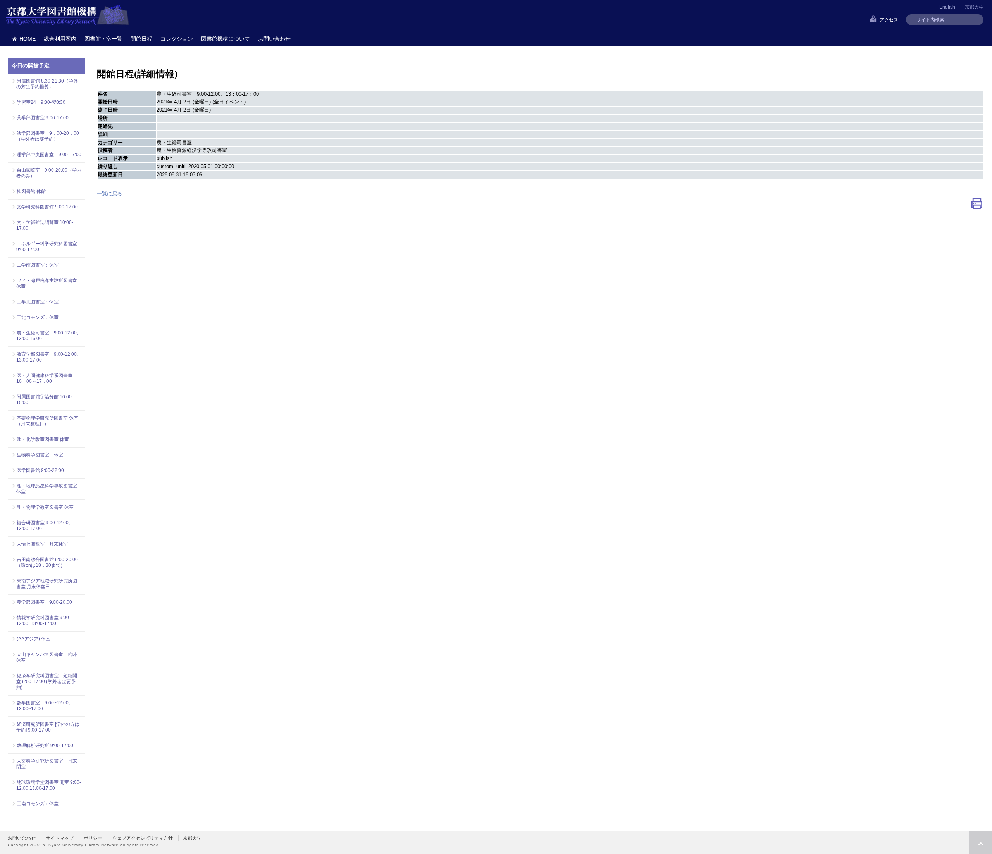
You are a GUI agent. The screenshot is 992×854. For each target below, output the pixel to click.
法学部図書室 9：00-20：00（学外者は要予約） (47, 136)
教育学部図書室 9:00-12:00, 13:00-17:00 (47, 357)
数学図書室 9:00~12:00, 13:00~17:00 (43, 705)
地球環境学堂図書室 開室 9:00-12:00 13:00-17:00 (48, 785)
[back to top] (980, 842)
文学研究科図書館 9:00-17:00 (47, 207)
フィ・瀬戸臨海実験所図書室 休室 (48, 283)
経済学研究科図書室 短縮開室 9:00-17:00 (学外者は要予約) (46, 681)
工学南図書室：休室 (38, 265)
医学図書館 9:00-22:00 (40, 470)
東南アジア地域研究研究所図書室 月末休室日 (46, 583)
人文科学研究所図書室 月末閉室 (46, 764)
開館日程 (141, 39)
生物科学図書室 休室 (40, 455)
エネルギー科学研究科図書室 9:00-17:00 (46, 246)
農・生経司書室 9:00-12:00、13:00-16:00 (48, 335)
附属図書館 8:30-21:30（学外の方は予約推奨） (47, 84)
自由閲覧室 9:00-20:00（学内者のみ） (48, 173)
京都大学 (974, 7)
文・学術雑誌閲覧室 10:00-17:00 (44, 225)
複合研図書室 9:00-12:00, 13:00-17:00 (43, 525)
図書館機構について (225, 39)
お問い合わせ (274, 39)
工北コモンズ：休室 (38, 317)
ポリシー (93, 838)
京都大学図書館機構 (67, 15)
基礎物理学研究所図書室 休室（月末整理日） (47, 421)
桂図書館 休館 (31, 191)
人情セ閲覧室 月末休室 (42, 544)
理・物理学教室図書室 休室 (45, 507)
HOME (27, 39)
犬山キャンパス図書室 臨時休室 (46, 657)
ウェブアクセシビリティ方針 (142, 838)
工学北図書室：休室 (38, 302)
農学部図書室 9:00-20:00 (44, 602)
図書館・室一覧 (103, 39)
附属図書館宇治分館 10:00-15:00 (44, 399)
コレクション (176, 39)
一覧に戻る (109, 193)
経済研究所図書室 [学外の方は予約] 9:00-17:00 (47, 727)
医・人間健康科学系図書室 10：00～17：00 (46, 378)
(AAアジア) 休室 (33, 639)
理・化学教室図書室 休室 (43, 439)
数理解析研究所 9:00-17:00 (45, 745)
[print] (977, 205)
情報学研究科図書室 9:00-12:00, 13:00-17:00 (43, 620)
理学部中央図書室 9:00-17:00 (49, 154)
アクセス (889, 19)
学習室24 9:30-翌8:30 (41, 102)
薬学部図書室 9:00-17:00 (43, 118)
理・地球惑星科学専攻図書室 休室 (46, 488)
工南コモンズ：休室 (38, 803)
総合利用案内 (60, 39)
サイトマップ (60, 838)
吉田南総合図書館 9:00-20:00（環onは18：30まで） (47, 562)
